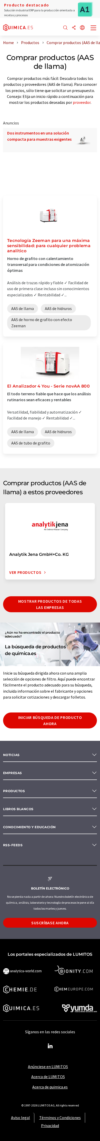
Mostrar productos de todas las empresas (50, 604)
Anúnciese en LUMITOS (48, 1066)
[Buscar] (65, 28)
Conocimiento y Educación (29, 827)
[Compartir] (73, 28)
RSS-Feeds (13, 845)
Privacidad (50, 1125)
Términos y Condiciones (60, 1117)
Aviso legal (20, 1117)
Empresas (12, 773)
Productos (14, 791)
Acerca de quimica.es (50, 1086)
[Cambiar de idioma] (82, 28)
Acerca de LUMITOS (48, 1076)
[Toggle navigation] (93, 28)
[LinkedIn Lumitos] (50, 1046)
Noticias (11, 755)
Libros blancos (18, 809)
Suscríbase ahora (50, 922)
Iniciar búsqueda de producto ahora (50, 720)
